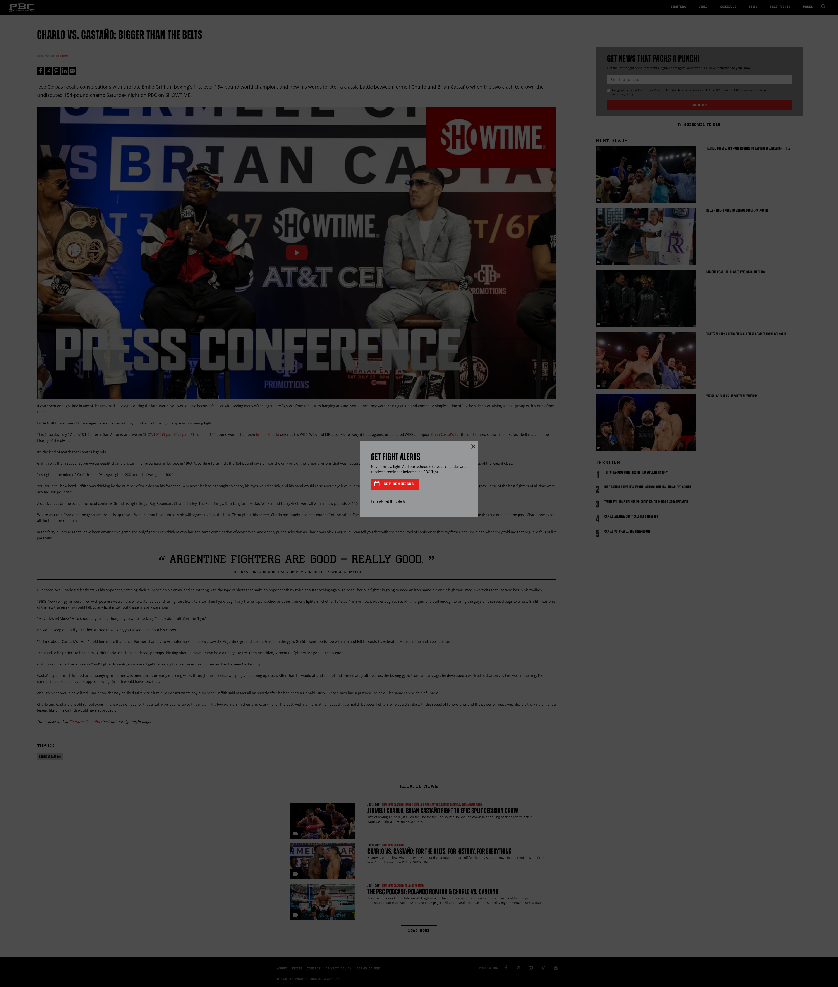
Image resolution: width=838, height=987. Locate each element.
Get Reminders (398, 484)
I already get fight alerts (388, 501)
